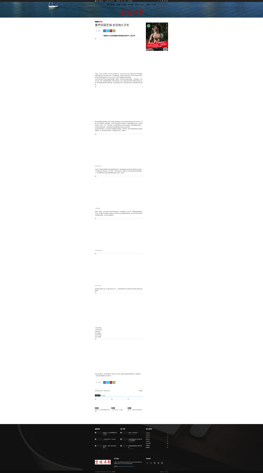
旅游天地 (148, 4)
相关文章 (98, 395)
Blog (121, 0)
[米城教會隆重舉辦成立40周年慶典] (123, 447)
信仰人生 (142, 4)
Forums (125, 0)
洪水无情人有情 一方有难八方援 (102, 390)
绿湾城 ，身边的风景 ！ (133, 432)
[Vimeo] (162, 1)
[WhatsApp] (114, 30)
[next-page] (98, 414)
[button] (166, 4)
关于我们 (154, 4)
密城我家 (118, 4)
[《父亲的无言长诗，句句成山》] (118, 403)
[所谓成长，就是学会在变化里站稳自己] (135, 403)
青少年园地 (130, 4)
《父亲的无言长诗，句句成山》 (117, 409)
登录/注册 (118, 0)
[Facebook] (158, 1)
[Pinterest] (111, 30)
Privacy (166, 471)
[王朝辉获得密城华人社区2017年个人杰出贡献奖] (123, 441)
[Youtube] (167, 1)
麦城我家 (124, 4)
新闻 (108, 4)
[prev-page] (96, 414)
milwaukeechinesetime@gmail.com (126, 466)
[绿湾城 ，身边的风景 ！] (123, 434)
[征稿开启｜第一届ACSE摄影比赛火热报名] (102, 403)
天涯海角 (140, 390)
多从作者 (103, 395)
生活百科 (137, 4)
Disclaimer (162, 471)
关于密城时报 (130, 0)
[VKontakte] (165, 1)
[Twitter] (160, 1)
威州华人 (113, 4)
